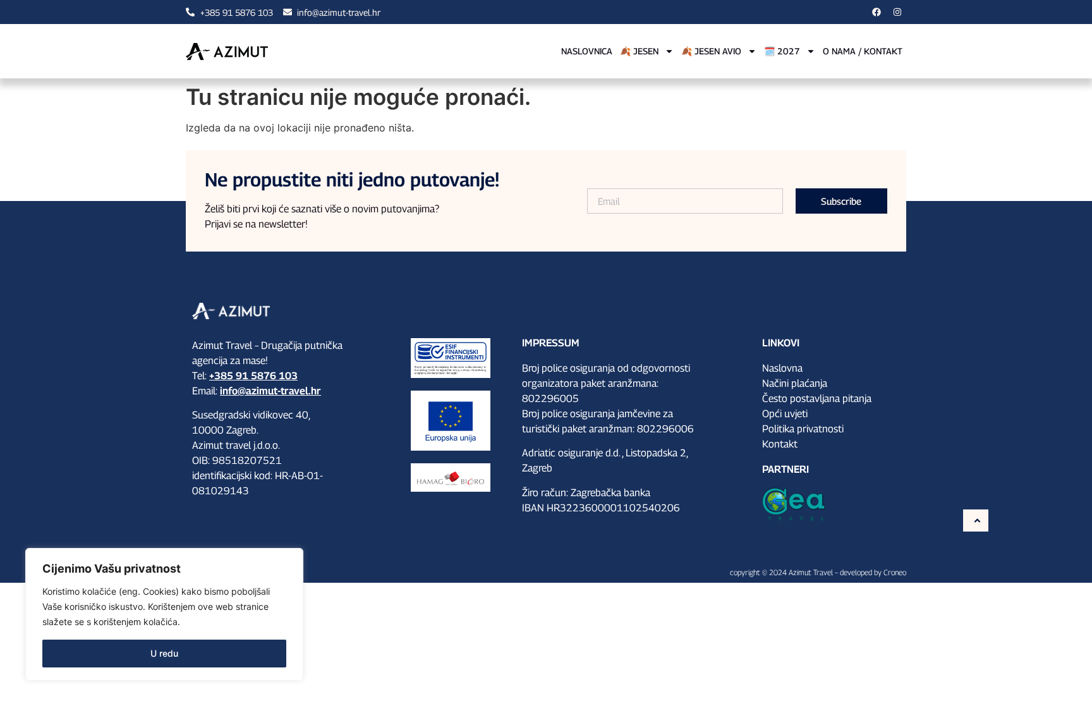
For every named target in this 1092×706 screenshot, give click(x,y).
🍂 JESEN (639, 51)
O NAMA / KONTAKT (862, 51)
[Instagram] (897, 12)
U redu (164, 653)
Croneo (894, 572)
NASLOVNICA (586, 51)
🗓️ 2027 (782, 51)
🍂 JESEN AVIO (711, 51)
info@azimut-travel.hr (270, 391)
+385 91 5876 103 (253, 376)
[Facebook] (876, 12)
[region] (164, 614)
